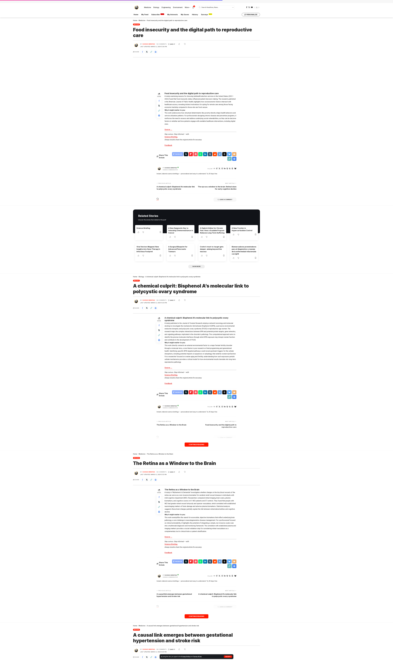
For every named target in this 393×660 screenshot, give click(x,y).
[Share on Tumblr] (210, 154)
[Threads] (232, 168)
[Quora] (230, 168)
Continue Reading (196, 444)
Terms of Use (197, 656)
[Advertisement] (196, 75)
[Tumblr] (227, 168)
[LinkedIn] (225, 168)
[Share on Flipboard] (191, 154)
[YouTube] (251, 7)
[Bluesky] (235, 168)
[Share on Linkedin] (205, 154)
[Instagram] (222, 168)
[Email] (234, 154)
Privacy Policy (185, 656)
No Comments (162, 44)
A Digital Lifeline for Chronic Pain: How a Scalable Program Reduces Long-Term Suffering (212, 230)
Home (135, 20)
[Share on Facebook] (142, 52)
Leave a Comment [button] (226, 199)
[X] (249, 7)
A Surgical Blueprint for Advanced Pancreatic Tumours (177, 249)
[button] (228, 656)
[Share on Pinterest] (195, 154)
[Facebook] (247, 7)
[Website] (214, 168)
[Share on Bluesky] (229, 154)
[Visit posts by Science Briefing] (159, 168)
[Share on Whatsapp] (200, 154)
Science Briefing (148, 44)
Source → (168, 130)
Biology (141, 277)
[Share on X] (147, 52)
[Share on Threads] (224, 154)
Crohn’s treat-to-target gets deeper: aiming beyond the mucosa (211, 249)
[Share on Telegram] (219, 154)
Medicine (142, 20)
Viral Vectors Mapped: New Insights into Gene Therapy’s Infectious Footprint (148, 249)
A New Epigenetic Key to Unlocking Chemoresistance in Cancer (180, 230)
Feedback (168, 145)
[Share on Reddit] (215, 154)
